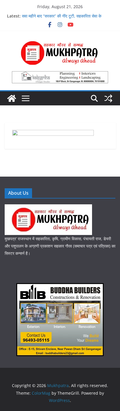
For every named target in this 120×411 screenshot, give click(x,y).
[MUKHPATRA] (48, 208)
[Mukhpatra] (12, 98)
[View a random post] (108, 98)
